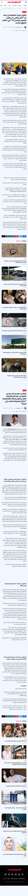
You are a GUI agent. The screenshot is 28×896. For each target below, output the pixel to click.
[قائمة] (26, 2)
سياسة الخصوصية (14, 878)
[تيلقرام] (16, 30)
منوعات (24, 390)
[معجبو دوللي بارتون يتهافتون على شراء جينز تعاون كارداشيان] (14, 820)
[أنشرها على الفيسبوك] (20, 30)
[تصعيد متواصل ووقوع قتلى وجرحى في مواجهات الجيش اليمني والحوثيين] (14, 250)
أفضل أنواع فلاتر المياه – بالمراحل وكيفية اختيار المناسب (15, 808)
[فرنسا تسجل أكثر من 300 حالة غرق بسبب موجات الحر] (14, 320)
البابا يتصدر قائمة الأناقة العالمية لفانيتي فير (16, 786)
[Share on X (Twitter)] (18, 30)
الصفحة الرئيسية (22, 878)
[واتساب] (14, 30)
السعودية (14, 5)
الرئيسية (25, 5)
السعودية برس (18, 27)
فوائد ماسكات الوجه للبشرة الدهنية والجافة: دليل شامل (14, 855)
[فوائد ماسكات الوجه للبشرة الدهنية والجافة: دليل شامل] (14, 844)
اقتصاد (5, 5)
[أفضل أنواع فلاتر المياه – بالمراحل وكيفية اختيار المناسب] (14, 797)
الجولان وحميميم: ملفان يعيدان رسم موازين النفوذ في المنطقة (14, 353)
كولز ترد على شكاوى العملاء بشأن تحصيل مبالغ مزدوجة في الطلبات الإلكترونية (15, 763)
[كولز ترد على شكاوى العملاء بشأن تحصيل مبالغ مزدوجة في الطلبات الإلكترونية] (14, 752)
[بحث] (2, 2)
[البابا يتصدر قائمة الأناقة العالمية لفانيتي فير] (14, 775)
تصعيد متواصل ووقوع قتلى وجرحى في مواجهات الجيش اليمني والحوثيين (15, 261)
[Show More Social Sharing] (12, 30)
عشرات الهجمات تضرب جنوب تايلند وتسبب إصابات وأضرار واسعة (15, 285)
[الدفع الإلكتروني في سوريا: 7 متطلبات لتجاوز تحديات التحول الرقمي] (14, 297)
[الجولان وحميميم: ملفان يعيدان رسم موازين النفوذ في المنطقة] (14, 342)
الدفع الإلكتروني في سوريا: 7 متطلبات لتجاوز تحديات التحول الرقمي (14, 308)
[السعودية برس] (14, 2)
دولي (9, 5)
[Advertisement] (14, 46)
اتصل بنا (8, 878)
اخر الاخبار (20, 5)
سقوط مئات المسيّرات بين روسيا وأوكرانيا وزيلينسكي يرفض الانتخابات (16, 376)
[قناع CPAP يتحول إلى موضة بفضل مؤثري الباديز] (14, 730)
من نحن (4, 878)
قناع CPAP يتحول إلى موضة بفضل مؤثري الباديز (15, 741)
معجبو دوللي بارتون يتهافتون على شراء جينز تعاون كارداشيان (14, 831)
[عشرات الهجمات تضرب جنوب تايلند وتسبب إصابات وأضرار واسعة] (14, 273)
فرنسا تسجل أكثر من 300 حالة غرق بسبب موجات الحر (14, 331)
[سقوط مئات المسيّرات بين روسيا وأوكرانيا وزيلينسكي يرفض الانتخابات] (14, 365)
